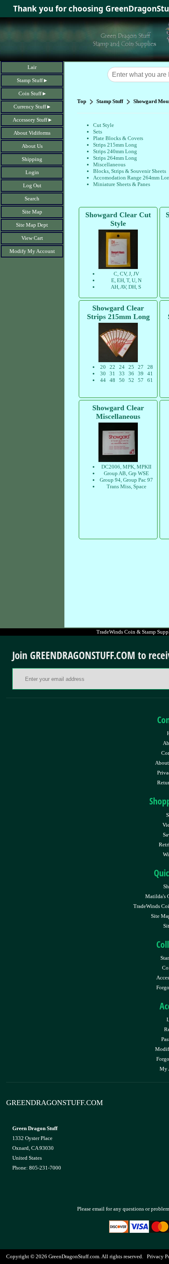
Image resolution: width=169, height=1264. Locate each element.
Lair (32, 67)
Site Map (32, 212)
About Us (32, 146)
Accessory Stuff (30, 120)
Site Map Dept (32, 225)
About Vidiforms (32, 133)
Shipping (32, 159)
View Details (136, 215)
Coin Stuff (29, 93)
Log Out (32, 185)
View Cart (32, 238)
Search (32, 198)
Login (32, 172)
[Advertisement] (123, 582)
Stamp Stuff (30, 80)
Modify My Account (32, 251)
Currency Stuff (30, 106)
